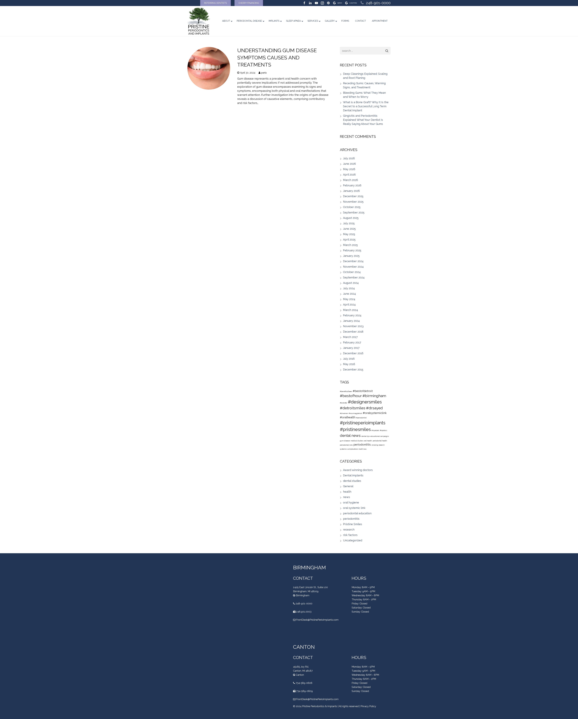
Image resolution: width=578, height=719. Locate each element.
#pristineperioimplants (362, 422)
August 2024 (351, 282)
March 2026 (350, 180)
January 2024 (351, 320)
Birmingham (302, 595)
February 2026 (352, 185)
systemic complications (349, 449)
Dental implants (353, 475)
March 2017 (350, 337)
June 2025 (349, 228)
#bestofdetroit (363, 391)
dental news (350, 435)
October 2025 (351, 207)
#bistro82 (343, 403)
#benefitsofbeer (346, 391)
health (347, 491)
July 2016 (349, 358)
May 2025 (349, 234)
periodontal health (380, 441)
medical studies (357, 441)
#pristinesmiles (355, 429)
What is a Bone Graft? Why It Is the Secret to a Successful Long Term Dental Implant (365, 106)
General (348, 486)
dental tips (365, 436)
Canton (299, 674)
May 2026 (349, 169)
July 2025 (349, 223)
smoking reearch (378, 445)
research (348, 529)
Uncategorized (352, 540)
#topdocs (383, 430)
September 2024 (354, 277)
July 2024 (349, 288)
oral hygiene (351, 502)
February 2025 (352, 250)
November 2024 (353, 266)
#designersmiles (365, 401)
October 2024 (352, 272)
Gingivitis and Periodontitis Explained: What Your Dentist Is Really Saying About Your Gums (363, 119)
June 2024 (349, 293)
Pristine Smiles (352, 524)
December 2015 (353, 369)
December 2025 (353, 196)
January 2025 (351, 255)
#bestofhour (351, 396)
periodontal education (357, 513)
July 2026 (349, 158)
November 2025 (353, 201)
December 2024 (353, 261)
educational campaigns (379, 436)
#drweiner (344, 413)
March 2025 (350, 245)
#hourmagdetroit (355, 413)
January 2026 (351, 190)
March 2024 (350, 310)
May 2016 (349, 364)
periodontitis (362, 444)
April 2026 (349, 174)
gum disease (345, 441)
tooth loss (362, 449)
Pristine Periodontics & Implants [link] (319, 706)
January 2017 (351, 347)
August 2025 (351, 217)
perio (264, 72)
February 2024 (352, 315)
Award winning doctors (358, 470)
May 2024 (349, 299)
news (346, 497)
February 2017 (352, 342)
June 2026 (349, 163)
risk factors (350, 535)
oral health (368, 441)
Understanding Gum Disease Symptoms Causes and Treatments (277, 57)
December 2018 (353, 331)
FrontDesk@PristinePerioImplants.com (317, 619)
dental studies (352, 480)
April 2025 (349, 239)
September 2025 (353, 212)
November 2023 (353, 326)
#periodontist (361, 418)
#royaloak (375, 430)
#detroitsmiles (352, 408)
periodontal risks (346, 445)
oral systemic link (354, 507)
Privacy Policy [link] (368, 706)
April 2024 (349, 304)
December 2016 (353, 353)
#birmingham (374, 396)
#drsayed (374, 408)
